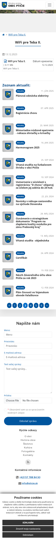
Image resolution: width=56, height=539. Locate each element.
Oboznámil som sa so (26, 411)
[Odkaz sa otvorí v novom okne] (28, 462)
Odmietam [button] (28, 535)
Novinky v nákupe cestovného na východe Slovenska (34, 203)
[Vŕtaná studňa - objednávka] (8, 239)
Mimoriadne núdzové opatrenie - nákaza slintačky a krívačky (34, 132)
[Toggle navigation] (49, 5)
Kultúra (28, 447)
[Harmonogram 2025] (8, 146)
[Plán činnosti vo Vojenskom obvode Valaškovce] (8, 291)
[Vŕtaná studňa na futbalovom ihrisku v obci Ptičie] (8, 163)
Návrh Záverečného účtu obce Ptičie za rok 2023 (33, 276)
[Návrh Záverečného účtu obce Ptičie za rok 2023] (8, 274)
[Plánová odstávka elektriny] (8, 94)
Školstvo (28, 444)
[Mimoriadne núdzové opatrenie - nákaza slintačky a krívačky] (8, 129)
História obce (28, 440)
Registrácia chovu (26, 113)
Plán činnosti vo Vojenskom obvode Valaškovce (32, 294)
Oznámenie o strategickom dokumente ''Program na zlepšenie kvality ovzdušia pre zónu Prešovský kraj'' (33, 223)
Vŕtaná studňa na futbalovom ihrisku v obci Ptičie (34, 166)
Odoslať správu (28, 421)
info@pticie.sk (30, 483)
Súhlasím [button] (28, 522)
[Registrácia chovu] (8, 111)
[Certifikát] (8, 256)
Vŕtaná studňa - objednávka (32, 240)
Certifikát (21, 257)
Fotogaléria (28, 451)
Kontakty (28, 455)
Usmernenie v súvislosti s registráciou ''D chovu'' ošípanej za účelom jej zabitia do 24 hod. (35, 184)
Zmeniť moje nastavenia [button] (28, 528)
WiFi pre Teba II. (17, 34)
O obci (28, 436)
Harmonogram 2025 (27, 147)
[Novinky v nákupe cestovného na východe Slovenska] (8, 200)
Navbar (7, 5)
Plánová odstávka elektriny (32, 95)
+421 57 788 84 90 (29, 477)
